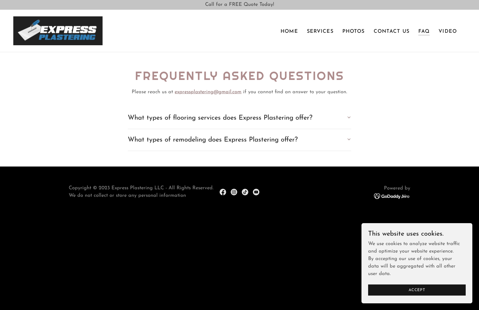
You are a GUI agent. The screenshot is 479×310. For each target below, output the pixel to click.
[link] (58, 30)
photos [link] (353, 31)
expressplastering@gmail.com (208, 92)
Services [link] (320, 31)
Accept (417, 290)
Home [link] (289, 31)
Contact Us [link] (391, 31)
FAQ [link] (424, 31)
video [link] (448, 31)
